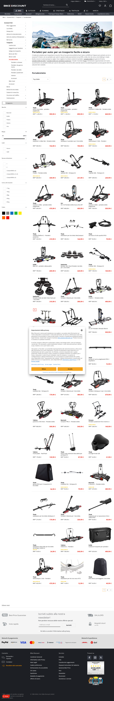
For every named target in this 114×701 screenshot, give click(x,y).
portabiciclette (88, 59)
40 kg (8, 202)
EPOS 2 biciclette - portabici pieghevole (69, 109)
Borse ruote (12, 57)
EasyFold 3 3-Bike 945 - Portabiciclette (100, 108)
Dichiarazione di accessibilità (39, 668)
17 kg (8, 188)
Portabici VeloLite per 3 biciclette (70, 390)
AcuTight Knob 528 (94, 452)
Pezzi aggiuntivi (11, 26)
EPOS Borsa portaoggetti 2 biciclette (99, 577)
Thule (84, 61)
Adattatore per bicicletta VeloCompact (72, 234)
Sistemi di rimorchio (13, 92)
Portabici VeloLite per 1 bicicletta (70, 515)
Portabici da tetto (16, 70)
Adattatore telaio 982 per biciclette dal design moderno (43, 546)
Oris (8, 126)
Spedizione (33, 673)
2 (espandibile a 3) (11, 170)
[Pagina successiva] (110, 79)
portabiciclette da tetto (39, 61)
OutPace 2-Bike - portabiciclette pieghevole (42, 205)
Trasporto (10, 42)
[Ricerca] (67, 5)
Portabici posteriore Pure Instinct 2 (99, 420)
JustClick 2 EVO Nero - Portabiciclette (44, 420)
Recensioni (62, 676)
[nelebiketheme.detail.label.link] (44, 98)
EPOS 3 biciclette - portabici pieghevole (41, 109)
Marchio (4, 107)
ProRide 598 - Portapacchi (96, 265)
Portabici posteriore (17, 72)
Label (3, 143)
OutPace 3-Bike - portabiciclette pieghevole (98, 205)
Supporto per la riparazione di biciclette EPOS (99, 516)
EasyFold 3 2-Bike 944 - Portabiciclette (44, 140)
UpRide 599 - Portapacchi (68, 172)
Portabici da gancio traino (17, 66)
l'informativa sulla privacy (61, 631)
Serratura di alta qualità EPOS (97, 234)
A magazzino (9, 103)
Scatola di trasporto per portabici (98, 545)
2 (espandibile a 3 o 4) (12, 174)
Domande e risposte (9, 657)
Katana (8, 123)
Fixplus (8, 119)
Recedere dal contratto (14, 665)
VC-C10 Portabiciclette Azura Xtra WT (72, 204)
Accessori (14, 78)
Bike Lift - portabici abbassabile (42, 265)
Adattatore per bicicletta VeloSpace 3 (44, 515)
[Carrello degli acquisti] (110, 5)
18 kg (8, 191)
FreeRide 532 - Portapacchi (69, 483)
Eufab (8, 116)
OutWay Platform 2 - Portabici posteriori (41, 235)
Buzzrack (9, 113)
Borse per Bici (13, 54)
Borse (8, 87)
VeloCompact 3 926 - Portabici (97, 140)
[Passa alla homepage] (15, 6)
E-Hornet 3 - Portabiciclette (97, 483)
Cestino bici (12, 45)
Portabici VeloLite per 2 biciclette (70, 297)
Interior (13, 75)
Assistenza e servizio (65, 679)
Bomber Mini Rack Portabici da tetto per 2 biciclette (71, 266)
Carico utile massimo (7, 182)
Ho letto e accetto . (55, 631)
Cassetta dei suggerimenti (66, 662)
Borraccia (9, 40)
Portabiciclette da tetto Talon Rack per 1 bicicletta (44, 298)
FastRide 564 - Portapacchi (41, 390)
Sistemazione (11, 98)
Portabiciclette (13, 59)
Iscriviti (69, 625)
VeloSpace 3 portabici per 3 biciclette (72, 140)
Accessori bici (8, 23)
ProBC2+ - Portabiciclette (96, 297)
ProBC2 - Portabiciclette (40, 172)
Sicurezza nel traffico (13, 95)
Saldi (8, 152)
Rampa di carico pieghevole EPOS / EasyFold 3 (99, 359)
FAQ (60, 660)
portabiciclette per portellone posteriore (59, 61)
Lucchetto (9, 28)
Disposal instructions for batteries (69, 665)
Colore (3, 207)
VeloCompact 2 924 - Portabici (42, 577)
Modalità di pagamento (37, 676)
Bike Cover (12, 81)
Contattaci (9, 662)
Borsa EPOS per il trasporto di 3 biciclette (42, 484)
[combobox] (53, 5)
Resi (60, 670)
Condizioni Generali (36, 657)
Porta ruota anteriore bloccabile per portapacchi (71, 453)
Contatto (61, 657)
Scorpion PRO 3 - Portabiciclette (70, 420)
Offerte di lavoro (35, 679)
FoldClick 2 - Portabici (67, 545)
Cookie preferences (36, 665)
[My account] (105, 5)
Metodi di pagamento (10, 638)
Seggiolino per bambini (16, 48)
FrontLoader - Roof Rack (40, 452)
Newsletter (62, 673)
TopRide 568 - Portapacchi (96, 172)
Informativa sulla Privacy (37, 660)
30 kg (8, 198)
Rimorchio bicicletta (12, 89)
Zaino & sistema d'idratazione (15, 37)
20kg (8, 195)
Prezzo (3, 131)
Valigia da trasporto (15, 51)
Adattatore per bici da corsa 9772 (71, 577)
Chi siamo (33, 670)
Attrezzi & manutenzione (14, 34)
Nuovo (8, 148)
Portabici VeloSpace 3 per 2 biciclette (100, 390)
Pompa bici (10, 31)
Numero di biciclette (7, 158)
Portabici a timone (16, 62)
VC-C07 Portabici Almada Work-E (98, 327)
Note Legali (33, 662)
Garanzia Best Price (64, 668)
